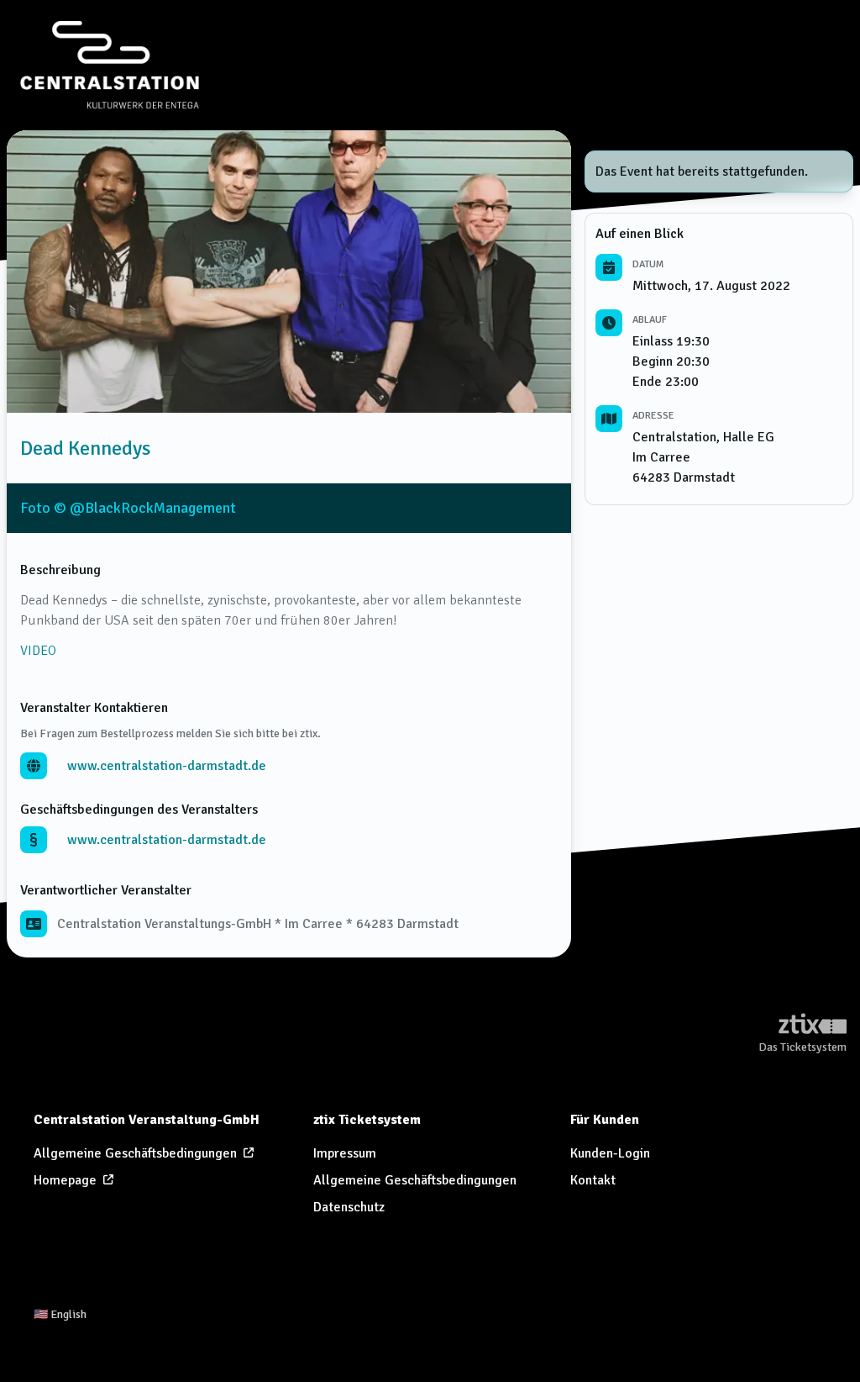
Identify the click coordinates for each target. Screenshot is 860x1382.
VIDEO (38, 650)
